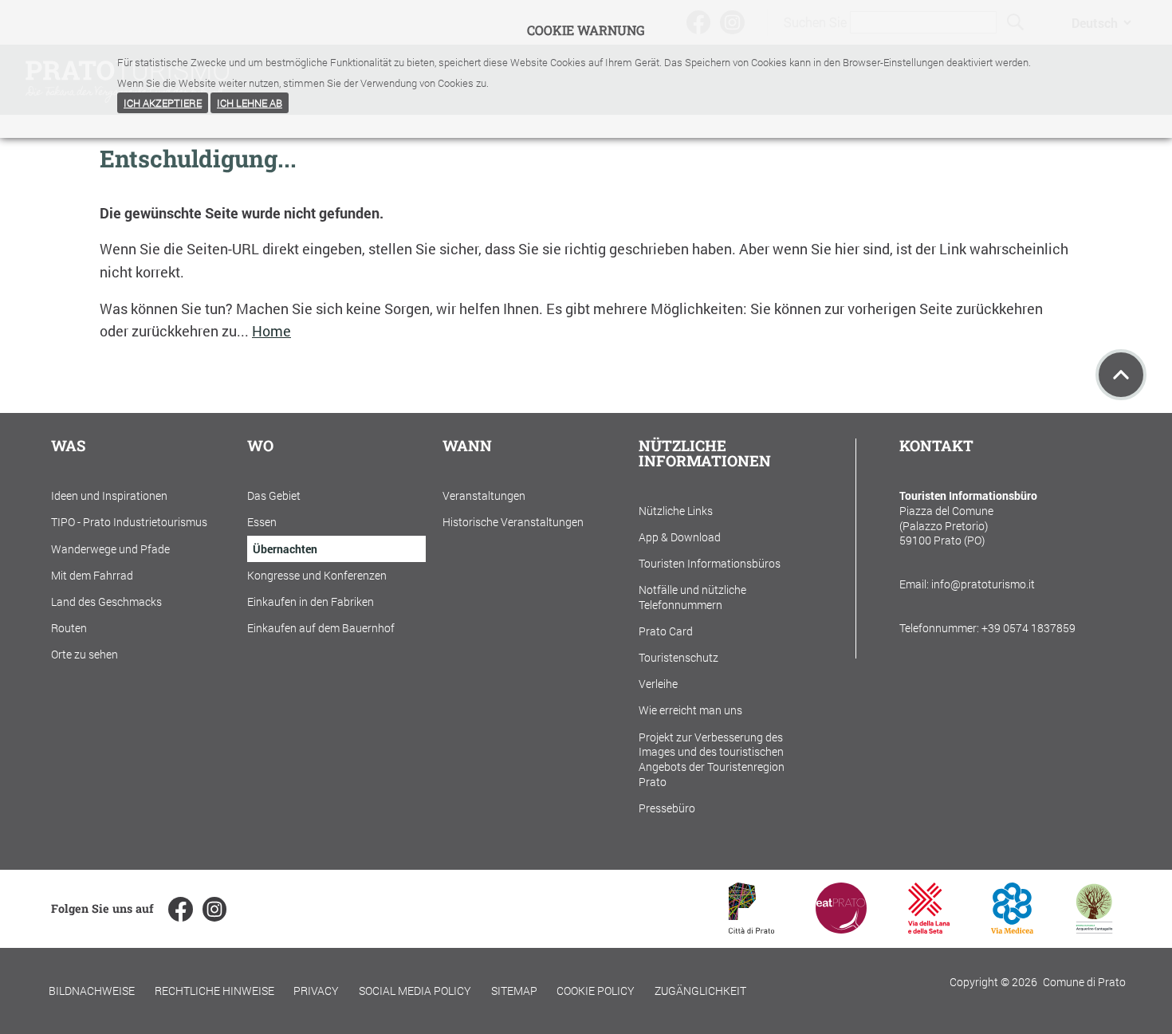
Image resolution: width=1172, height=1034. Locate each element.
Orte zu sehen (84, 654)
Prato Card (666, 631)
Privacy (316, 990)
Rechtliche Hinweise (214, 990)
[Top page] (1120, 374)
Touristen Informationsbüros (710, 563)
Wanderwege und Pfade (110, 548)
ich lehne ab (249, 102)
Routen (69, 627)
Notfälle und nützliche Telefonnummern (692, 597)
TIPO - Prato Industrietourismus (129, 521)
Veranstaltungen (483, 495)
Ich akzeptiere (163, 102)
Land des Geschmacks (106, 601)
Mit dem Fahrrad (92, 575)
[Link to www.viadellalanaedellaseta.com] (929, 928)
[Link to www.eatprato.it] (841, 928)
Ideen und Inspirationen (109, 495)
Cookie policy (596, 990)
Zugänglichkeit (700, 990)
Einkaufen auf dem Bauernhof (321, 627)
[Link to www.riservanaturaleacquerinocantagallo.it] (1094, 928)
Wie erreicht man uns (690, 710)
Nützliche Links (676, 510)
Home (271, 331)
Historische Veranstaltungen (513, 521)
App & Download (680, 537)
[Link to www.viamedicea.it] (1012, 928)
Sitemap (514, 990)
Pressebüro (667, 808)
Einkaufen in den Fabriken (310, 601)
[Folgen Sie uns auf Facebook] (180, 909)
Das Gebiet (274, 495)
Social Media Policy (415, 990)
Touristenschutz (678, 657)
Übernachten (285, 548)
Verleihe (658, 683)
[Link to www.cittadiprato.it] (751, 928)
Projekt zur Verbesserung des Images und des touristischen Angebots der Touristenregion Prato (712, 759)
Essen (262, 521)
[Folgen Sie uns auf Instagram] (214, 909)
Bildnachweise (92, 990)
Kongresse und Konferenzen (317, 575)
